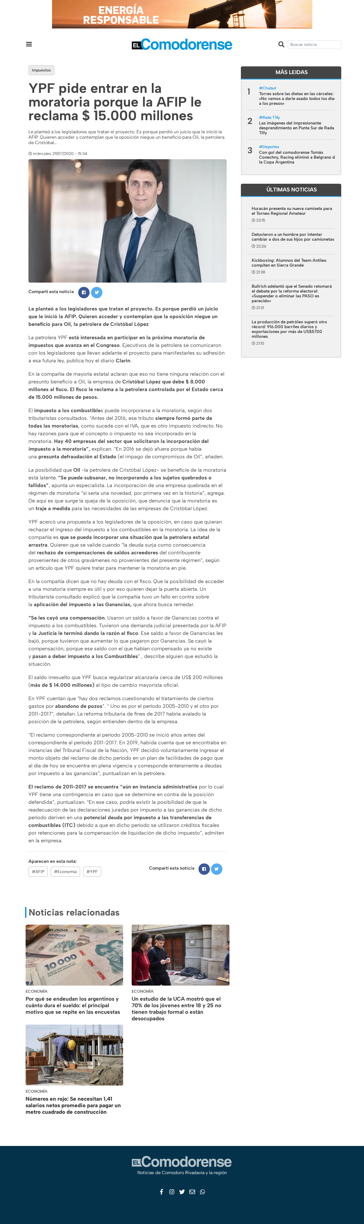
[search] (314, 44)
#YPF (92, 871)
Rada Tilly (271, 117)
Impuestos (41, 70)
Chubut (269, 88)
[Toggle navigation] (29, 44)
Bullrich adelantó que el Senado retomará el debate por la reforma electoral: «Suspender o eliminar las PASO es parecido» (292, 293)
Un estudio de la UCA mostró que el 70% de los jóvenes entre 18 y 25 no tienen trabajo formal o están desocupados (176, 1008)
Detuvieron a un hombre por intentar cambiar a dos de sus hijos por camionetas (293, 237)
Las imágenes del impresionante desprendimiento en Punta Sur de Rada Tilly (296, 127)
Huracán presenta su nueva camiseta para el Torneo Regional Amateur (292, 211)
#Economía (65, 871)
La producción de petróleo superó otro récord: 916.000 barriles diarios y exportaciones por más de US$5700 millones (289, 329)
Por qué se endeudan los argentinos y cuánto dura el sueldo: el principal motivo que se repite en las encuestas (73, 1005)
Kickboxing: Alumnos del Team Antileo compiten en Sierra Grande (289, 263)
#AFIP (38, 871)
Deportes (270, 146)
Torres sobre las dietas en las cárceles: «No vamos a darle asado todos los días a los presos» (297, 98)
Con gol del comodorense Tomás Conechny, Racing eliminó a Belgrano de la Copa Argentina (298, 157)
